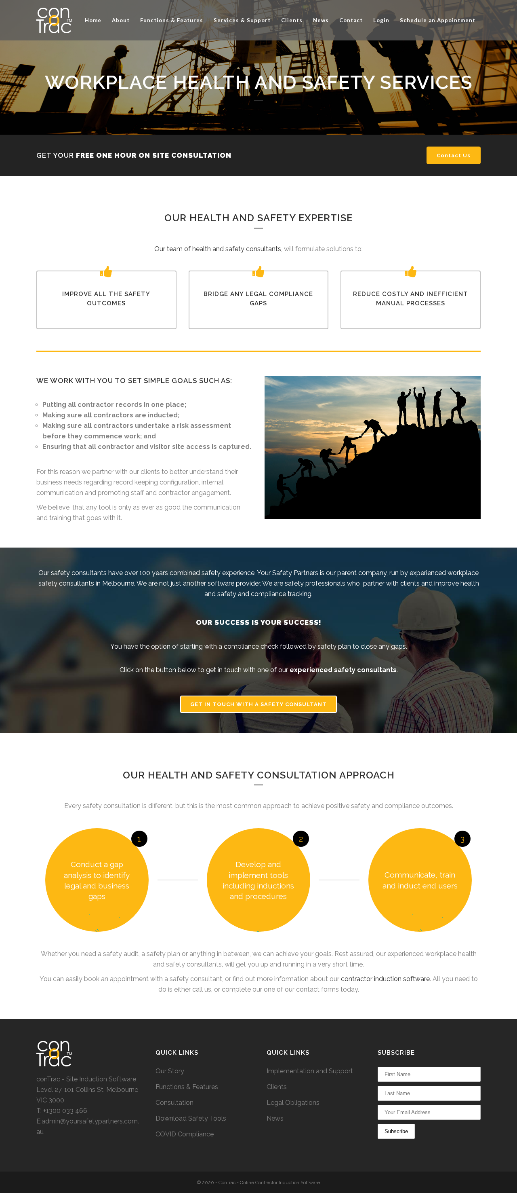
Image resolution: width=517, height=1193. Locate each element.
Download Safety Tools (191, 1118)
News (275, 1118)
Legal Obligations (293, 1102)
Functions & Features (187, 1087)
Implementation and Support (310, 1071)
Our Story (170, 1071)
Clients (277, 1087)
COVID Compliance (185, 1134)
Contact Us (454, 155)
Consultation (174, 1102)
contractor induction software (385, 979)
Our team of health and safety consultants (217, 249)
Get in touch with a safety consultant (258, 704)
